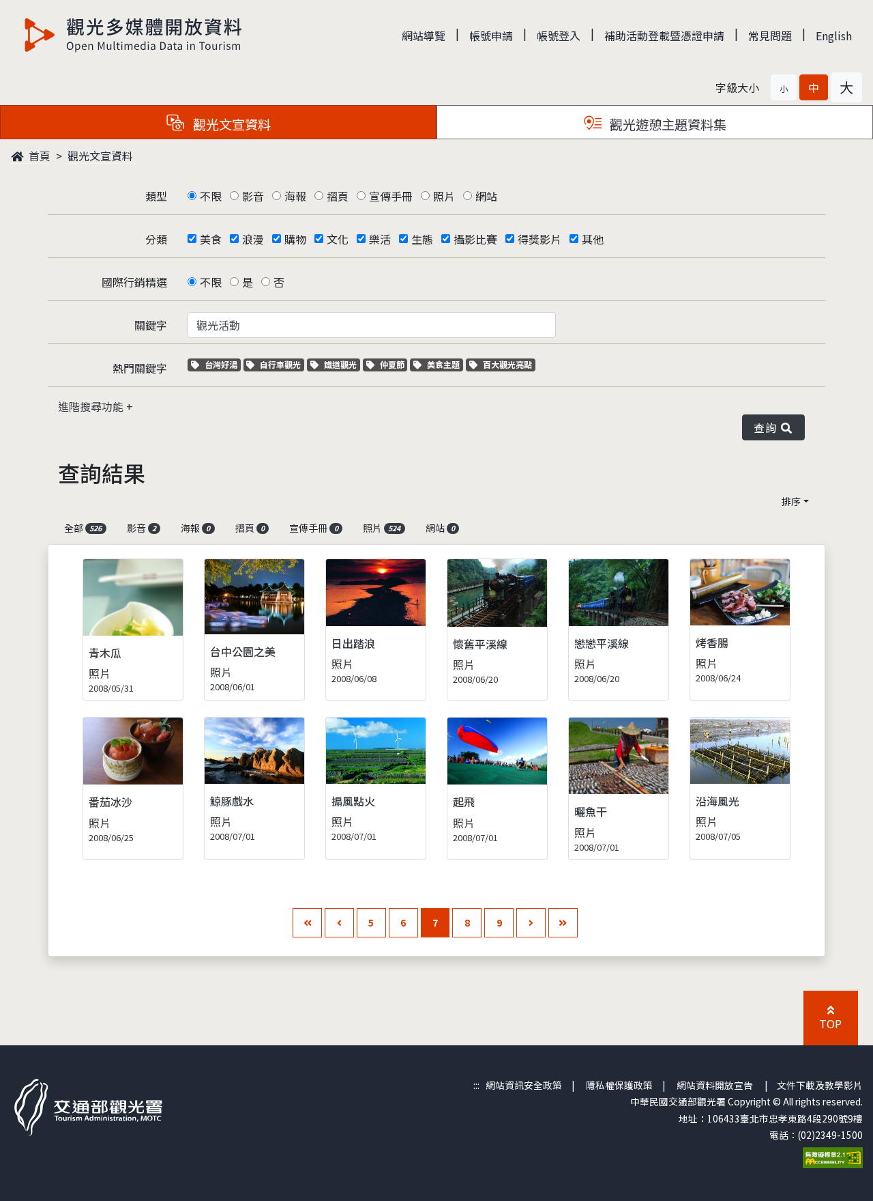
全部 (83, 528)
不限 (211, 196)
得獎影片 (539, 239)
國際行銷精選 (134, 282)
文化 (338, 239)
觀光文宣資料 (100, 155)
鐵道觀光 (341, 364)
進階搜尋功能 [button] (92, 406)
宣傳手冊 (391, 196)
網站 (486, 196)
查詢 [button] (768, 427)
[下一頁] (531, 923)
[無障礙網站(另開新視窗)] (833, 1156)
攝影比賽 (475, 239)
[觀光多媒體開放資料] (133, 35)
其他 (593, 239)
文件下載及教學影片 (820, 1085)
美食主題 (444, 364)
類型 (156, 196)
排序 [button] (791, 501)
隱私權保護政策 (619, 1085)
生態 (422, 239)
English (834, 35)
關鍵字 (150, 325)
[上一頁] (339, 923)
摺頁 (338, 196)
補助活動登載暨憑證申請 (664, 35)
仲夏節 (393, 364)
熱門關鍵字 (140, 368)
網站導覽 (423, 35)
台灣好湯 (222, 364)
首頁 (38, 155)
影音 (253, 196)
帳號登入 (558, 35)
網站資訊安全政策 (524, 1085)
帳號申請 (491, 35)
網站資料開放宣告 (715, 1085)
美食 (211, 239)
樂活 (380, 239)
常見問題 (770, 35)
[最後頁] (563, 923)
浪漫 (253, 239)
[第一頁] (307, 923)
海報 (295, 196)
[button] (784, 87)
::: (476, 1085)
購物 (295, 239)
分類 (156, 239)
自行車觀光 (280, 364)
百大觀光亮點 (507, 364)
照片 (444, 196)
